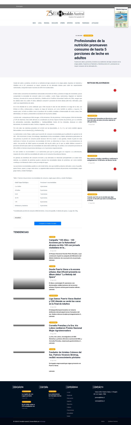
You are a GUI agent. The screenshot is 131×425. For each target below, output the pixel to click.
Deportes (70, 23)
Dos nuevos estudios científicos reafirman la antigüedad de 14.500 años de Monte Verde (102, 159)
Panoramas (85, 23)
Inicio (102, 421)
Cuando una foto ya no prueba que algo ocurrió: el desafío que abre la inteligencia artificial (101, 198)
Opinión (62, 23)
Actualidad (95, 23)
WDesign (42, 421)
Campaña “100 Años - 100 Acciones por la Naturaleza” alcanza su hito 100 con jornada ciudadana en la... (64, 244)
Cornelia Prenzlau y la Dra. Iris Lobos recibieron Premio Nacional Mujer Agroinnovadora (65, 328)
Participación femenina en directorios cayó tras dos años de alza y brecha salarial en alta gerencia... (102, 120)
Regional (46, 23)
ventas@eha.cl (100, 401)
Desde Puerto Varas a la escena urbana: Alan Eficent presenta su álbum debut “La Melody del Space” (64, 273)
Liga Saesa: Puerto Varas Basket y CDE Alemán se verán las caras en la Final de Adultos (65, 301)
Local (40, 23)
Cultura (77, 23)
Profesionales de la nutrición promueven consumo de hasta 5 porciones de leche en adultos (91, 49)
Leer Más (52, 260)
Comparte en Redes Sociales (47, 223)
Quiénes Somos (113, 421)
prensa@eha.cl (100, 397)
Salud (68, 416)
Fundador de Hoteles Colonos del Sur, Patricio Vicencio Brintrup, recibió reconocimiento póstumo (65, 355)
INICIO (34, 23)
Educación (55, 23)
